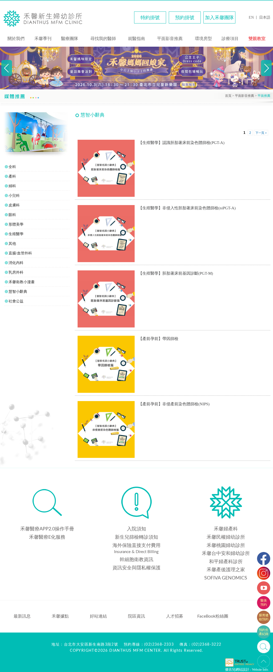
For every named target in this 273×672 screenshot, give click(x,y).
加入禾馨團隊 (219, 17)
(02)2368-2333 (159, 644)
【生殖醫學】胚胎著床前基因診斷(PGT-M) (175, 273)
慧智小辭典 (18, 292)
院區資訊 (136, 616)
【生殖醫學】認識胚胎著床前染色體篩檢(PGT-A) (181, 143)
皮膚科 (14, 205)
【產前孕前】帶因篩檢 (158, 339)
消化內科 (16, 263)
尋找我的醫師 (103, 38)
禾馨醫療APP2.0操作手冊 (47, 529)
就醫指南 (136, 38)
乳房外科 (16, 272)
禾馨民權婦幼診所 (226, 537)
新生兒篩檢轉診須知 (136, 537)
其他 (12, 244)
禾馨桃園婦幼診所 (226, 545)
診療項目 (230, 38)
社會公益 (16, 301)
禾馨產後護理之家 (226, 569)
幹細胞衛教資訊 (136, 559)
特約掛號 (150, 17)
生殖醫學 (16, 234)
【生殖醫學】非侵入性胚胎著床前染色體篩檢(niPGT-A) (187, 208)
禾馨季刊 (42, 38)
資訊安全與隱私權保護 (136, 568)
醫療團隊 (69, 38)
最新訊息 (22, 616)
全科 (12, 167)
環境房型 (203, 38)
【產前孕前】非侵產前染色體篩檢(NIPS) (174, 404)
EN (251, 17)
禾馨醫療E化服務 (47, 537)
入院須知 (136, 529)
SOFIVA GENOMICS (225, 578)
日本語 (264, 17)
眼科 (12, 215)
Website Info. (260, 669)
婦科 (12, 186)
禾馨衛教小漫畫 (22, 282)
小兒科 (14, 196)
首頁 (228, 96)
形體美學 (16, 224)
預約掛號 (184, 17)
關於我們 (16, 38)
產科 (12, 176)
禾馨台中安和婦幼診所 (226, 553)
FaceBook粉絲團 (212, 616)
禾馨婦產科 (226, 529)
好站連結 (98, 616)
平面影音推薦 (170, 38)
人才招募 (174, 616)
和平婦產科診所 (226, 561)
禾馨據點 (60, 616)
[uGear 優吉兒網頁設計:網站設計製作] (239, 666)
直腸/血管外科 (20, 253)
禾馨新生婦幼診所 (45, 18)
